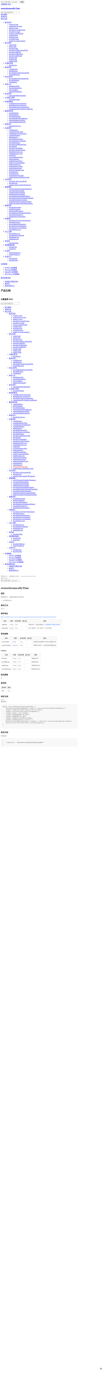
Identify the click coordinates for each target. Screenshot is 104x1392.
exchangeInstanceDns (16, 157)
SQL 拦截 (8, 231)
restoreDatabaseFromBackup (18, 118)
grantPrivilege (13, 35)
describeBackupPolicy (16, 139)
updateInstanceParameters (17, 216)
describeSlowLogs (15, 229)
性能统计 (8, 218)
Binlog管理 (8, 76)
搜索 (22, 2)
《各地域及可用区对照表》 (52, 624)
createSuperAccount (15, 26)
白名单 (7, 251)
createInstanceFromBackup (17, 133)
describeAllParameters (16, 211)
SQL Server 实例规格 (12, 274)
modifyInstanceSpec (15, 168)
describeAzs (13, 65)
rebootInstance (13, 172)
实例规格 (4, 264)
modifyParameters (15, 209)
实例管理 (8, 128)
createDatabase (14, 113)
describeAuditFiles (15, 52)
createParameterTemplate (17, 192)
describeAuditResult (15, 56)
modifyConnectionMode (17, 163)
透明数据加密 (10, 245)
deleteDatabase (14, 115)
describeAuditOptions (16, 54)
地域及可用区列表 (11, 281)
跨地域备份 (9, 101)
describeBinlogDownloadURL (19, 78)
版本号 (7, 283)
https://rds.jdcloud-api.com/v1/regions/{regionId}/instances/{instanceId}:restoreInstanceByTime (28, 617)
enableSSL (12, 155)
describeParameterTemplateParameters (21, 198)
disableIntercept (14, 237)
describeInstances (14, 143)
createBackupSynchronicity (18, 103)
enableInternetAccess (16, 154)
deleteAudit (12, 47)
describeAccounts (14, 32)
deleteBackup (13, 71)
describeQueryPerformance (17, 226)
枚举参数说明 (6, 278)
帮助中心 (4, 576)
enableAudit (13, 59)
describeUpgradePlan (16, 148)
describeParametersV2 (16, 215)
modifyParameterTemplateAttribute (20, 202)
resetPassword (13, 37)
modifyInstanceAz (15, 164)
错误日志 (8, 124)
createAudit (12, 45)
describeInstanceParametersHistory (20, 213)
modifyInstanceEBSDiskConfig (19, 177)
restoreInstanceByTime (10, 8)
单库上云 (8, 84)
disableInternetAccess (16, 152)
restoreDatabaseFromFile (17, 120)
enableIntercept (14, 239)
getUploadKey (13, 90)
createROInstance (14, 135)
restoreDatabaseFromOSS (17, 122)
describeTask (13, 258)
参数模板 (8, 187)
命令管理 (8, 93)
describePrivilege (14, 99)
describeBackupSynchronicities (19, 107)
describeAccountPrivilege (17, 30)
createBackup (13, 69)
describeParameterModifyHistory (19, 196)
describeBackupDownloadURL (19, 73)
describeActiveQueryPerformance (20, 220)
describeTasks (13, 260)
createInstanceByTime (16, 132)
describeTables (13, 243)
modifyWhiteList (14, 254)
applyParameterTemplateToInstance (20, 189)
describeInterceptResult (16, 235)
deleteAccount (13, 28)
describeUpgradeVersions (17, 150)
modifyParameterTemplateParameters (21, 203)
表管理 (7, 241)
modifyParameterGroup (16, 170)
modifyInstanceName (16, 166)
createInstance (13, 130)
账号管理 (8, 22)
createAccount (13, 24)
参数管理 (8, 205)
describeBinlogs (14, 80)
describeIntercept (14, 233)
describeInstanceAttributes (17, 141)
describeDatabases (15, 116)
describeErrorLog (14, 222)
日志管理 (8, 179)
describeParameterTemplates (18, 200)
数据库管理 (9, 111)
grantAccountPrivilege (16, 33)
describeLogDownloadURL (18, 181)
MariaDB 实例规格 (11, 272)
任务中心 (8, 256)
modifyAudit (13, 61)
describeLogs (13, 183)
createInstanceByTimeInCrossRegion (21, 109)
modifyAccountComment (17, 41)
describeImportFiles (15, 88)
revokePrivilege (14, 39)
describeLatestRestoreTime (17, 144)
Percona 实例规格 (11, 270)
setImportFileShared (15, 92)
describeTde (13, 247)
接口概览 (4, 14)
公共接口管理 (10, 97)
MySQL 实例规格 (11, 267)
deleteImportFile (14, 86)
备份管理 (8, 67)
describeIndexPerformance (17, 224)
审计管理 (8, 43)
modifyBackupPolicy (16, 161)
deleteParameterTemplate (17, 194)
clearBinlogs (13, 82)
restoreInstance (13, 174)
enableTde (12, 249)
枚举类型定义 (10, 286)
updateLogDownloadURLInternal (20, 185)
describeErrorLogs (15, 126)
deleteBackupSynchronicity (18, 105)
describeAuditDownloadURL (18, 50)
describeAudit (13, 48)
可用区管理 (9, 63)
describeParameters (15, 207)
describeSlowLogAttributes (18, 228)
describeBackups (14, 74)
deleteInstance (13, 137)
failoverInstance (14, 159)
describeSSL (13, 146)
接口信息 (4, 19)
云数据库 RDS (14, 576)
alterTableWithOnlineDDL (17, 95)
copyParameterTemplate (16, 191)
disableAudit (13, 57)
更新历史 (4, 16)
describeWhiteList (15, 253)
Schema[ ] (15, 645)
